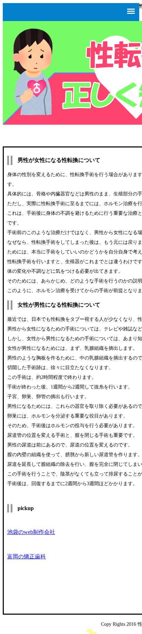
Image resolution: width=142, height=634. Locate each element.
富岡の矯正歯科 (26, 556)
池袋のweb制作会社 (31, 532)
